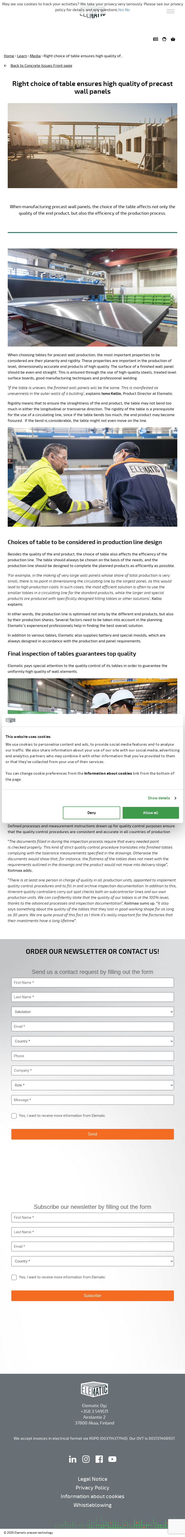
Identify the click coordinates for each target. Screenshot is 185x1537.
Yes (121, 9)
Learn (22, 56)
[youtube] (112, 1464)
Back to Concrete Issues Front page (41, 65)
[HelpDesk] (165, 39)
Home (9, 56)
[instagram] (86, 1464)
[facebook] (99, 1464)
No (127, 9)
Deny (91, 813)
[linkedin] (73, 1464)
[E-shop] (174, 39)
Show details (159, 798)
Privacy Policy (92, 1487)
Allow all (150, 813)
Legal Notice (92, 1479)
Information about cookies (92, 1496)
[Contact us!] (156, 39)
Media (35, 56)
